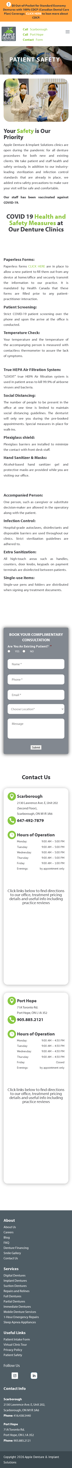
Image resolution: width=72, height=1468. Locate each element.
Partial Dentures (14, 1301)
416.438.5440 (22, 1415)
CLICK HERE (34, 13)
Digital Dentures (14, 1275)
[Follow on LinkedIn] (34, 1375)
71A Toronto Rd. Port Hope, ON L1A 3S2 (19, 1429)
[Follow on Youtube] (25, 1376)
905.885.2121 (30, 1019)
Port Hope (27, 1000)
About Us (10, 1227)
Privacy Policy (13, 1350)
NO (32, 651)
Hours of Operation (36, 835)
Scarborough (30, 796)
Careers (8, 1232)
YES (17, 651)
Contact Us (11, 1258)
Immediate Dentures (17, 1306)
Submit (36, 747)
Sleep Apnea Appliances (20, 1322)
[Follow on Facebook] (7, 1375)
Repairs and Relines (16, 1291)
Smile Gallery (12, 1253)
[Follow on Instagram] (15, 1375)
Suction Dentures (15, 1286)
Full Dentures (12, 1296)
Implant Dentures (15, 1281)
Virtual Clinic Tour (15, 1344)
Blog (7, 1237)
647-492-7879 (30, 820)
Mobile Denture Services (20, 1312)
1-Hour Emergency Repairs (21, 1317)
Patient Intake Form (17, 1339)
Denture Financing (16, 1248)
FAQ (6, 1243)
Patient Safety (13, 1355)
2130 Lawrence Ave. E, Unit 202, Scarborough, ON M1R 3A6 (24, 1404)
